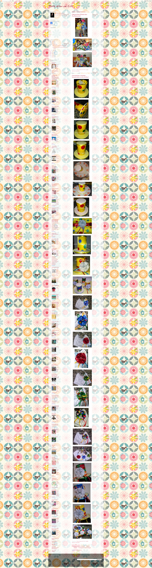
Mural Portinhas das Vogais (57, 297)
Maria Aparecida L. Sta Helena (54, 21)
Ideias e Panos (55, 436)
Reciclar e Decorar (54, 63)
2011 (53, 55)
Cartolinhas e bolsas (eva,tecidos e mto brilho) (80, 76)
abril (54, 50)
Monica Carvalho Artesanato (55, 529)
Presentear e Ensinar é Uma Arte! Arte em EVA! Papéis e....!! (55, 375)
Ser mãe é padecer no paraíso (55, 426)
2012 (53, 53)
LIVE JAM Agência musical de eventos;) (55, 547)
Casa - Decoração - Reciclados (55, 107)
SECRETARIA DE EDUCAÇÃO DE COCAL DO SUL (55, 220)
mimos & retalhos (55, 346)
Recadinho (57, 315)
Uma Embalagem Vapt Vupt (57, 325)
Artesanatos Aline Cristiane (55, 208)
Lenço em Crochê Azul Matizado (57, 533)
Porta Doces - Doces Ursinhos (57, 101)
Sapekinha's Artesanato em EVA (55, 479)
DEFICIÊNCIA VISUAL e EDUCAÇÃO (54, 355)
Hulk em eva (57, 288)
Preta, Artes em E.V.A (60, 13)
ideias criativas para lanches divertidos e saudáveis (55, 397)
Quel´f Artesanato (55, 339)
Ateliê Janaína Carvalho (54, 313)
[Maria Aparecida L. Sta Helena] (51, 23)
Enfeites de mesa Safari (57, 280)
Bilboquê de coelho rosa (57, 503)
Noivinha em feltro (57, 407)
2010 (53, 56)
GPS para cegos (57, 358)
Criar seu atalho (52, 24)
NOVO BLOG (54, 185)
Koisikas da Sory (55, 518)
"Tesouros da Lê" (55, 429)
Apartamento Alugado (54, 544)
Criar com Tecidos (54, 551)
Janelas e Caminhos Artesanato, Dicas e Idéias (55, 458)
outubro (54, 44)
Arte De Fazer (54, 155)
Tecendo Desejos (55, 405)
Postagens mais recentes (78, 546)
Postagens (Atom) (78, 550)
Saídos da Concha (54, 385)
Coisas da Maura (55, 395)
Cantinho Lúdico (55, 294)
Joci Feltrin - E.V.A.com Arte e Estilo (55, 365)
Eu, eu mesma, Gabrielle (55, 542)
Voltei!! (57, 148)
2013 (53, 52)
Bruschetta (53, 236)
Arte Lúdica (54, 176)
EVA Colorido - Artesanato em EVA (55, 135)
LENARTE (54, 89)
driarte (53, 125)
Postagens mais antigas (85, 547)
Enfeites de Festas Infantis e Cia (55, 234)
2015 (53, 41)
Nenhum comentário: (76, 542)
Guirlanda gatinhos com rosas (57, 369)
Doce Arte (54, 97)
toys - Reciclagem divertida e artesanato (54, 167)
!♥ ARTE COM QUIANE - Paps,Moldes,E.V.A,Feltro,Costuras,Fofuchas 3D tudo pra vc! (55, 77)
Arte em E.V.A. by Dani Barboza (55, 184)
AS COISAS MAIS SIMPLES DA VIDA (55, 303)
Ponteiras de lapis (57, 170)
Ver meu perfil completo (59, 14)
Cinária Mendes (55, 424)
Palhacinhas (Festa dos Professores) (79, 15)
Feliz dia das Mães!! (57, 461)
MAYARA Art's (54, 449)
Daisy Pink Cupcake (54, 414)
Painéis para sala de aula (57, 521)
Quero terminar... (57, 119)
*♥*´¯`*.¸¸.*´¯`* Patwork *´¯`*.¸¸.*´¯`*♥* (55, 445)
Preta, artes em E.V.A (60, 6)
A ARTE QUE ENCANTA (54, 249)
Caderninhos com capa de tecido (57, 513)
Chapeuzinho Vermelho (57, 178)
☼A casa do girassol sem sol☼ (54, 147)
